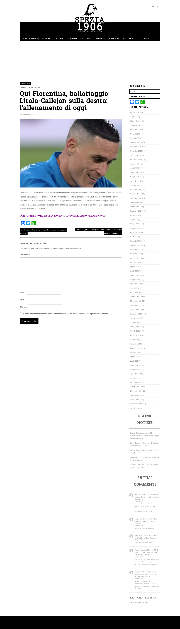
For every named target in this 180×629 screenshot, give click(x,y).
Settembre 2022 (136, 314)
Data (132, 598)
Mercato (47, 38)
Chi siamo (144, 38)
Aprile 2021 (134, 374)
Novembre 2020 (136, 395)
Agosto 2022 (134, 318)
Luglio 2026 (134, 116)
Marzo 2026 (134, 134)
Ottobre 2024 (135, 207)
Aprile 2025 (134, 181)
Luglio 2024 (134, 219)
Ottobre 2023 (135, 258)
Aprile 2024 (134, 232)
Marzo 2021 (134, 378)
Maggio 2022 (135, 331)
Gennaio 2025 (135, 194)
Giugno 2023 (135, 275)
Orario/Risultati (150, 598)
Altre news (114, 38)
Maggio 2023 (135, 279)
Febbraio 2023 (135, 292)
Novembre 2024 (136, 202)
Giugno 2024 (135, 224)
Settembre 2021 (136, 352)
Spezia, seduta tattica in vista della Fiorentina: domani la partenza (43, 231)
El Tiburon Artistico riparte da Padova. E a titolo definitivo (146, 521)
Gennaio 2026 (135, 142)
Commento (25, 254)
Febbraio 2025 (135, 189)
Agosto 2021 (134, 357)
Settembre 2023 (136, 262)
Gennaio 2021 (135, 386)
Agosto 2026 (134, 112)
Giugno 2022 (135, 326)
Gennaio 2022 (135, 348)
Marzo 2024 (134, 236)
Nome (23, 292)
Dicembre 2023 (135, 249)
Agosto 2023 (134, 266)
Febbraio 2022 (135, 344)
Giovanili (59, 38)
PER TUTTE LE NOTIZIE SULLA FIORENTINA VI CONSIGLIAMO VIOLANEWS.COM (63, 215)
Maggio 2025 (135, 177)
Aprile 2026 (134, 129)
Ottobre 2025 (135, 155)
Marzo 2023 (134, 288)
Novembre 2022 (136, 305)
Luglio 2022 (134, 322)
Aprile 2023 (134, 284)
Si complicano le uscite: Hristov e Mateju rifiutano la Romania (147, 496)
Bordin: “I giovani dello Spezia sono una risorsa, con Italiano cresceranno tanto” (99, 231)
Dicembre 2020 (135, 391)
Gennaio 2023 (135, 296)
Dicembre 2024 (135, 198)
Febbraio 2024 (135, 241)
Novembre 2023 (136, 254)
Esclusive (85, 38)
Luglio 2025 (134, 168)
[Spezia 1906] (90, 34)
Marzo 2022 (134, 339)
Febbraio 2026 (135, 138)
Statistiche (99, 38)
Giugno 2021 (135, 365)
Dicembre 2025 (135, 146)
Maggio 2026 (135, 125)
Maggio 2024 (135, 228)
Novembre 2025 (136, 151)
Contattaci (129, 38)
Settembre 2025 (136, 159)
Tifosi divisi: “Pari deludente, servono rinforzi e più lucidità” (146, 552)
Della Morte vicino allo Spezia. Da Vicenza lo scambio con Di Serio (146, 574)
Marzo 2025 (134, 185)
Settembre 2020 (136, 404)
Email (23, 299)
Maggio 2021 (135, 369)
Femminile (72, 38)
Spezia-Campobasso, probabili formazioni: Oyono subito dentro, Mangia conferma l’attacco (144, 436)
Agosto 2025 (134, 164)
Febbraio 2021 (135, 382)
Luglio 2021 (134, 361)
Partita (139, 598)
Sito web (23, 307)
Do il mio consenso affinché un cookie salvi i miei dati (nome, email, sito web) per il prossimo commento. (65, 313)
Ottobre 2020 (135, 399)
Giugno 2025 (135, 172)
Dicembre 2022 (135, 301)
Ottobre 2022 (135, 309)
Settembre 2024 (136, 211)
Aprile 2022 (134, 335)
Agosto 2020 (134, 408)
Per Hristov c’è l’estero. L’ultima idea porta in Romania (146, 536)
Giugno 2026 (135, 121)
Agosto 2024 (134, 215)
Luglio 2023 (134, 271)
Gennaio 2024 (135, 245)
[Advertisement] (90, 60)
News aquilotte (31, 38)
